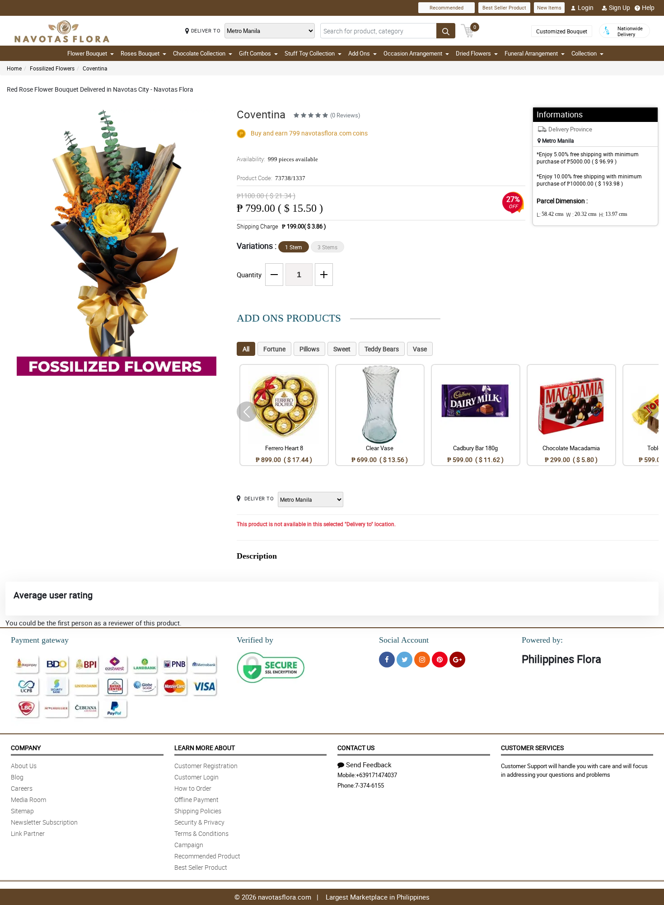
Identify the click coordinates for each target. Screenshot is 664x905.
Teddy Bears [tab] (382, 349)
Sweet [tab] (342, 349)
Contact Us (355, 747)
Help (648, 7)
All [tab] (246, 349)
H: (613, 214)
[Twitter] (404, 659)
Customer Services (532, 747)
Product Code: (271, 178)
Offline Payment (196, 799)
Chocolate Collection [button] (199, 53)
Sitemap (22, 811)
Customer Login (196, 777)
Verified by (255, 639)
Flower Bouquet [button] (87, 53)
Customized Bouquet (561, 31)
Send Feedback (369, 764)
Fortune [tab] (274, 349)
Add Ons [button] (359, 53)
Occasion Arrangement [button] (412, 53)
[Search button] (445, 30)
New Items (549, 7)
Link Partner (28, 833)
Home (14, 68)
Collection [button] (584, 53)
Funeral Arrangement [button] (531, 53)
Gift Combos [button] (255, 53)
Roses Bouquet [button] (140, 53)
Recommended (446, 7)
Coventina (95, 68)
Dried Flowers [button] (473, 53)
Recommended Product (207, 856)
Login (586, 7)
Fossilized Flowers (52, 68)
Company (26, 747)
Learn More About (204, 747)
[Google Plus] (457, 659)
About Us (24, 765)
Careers (22, 788)
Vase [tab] (420, 349)
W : (581, 214)
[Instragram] (422, 659)
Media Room (28, 799)
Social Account (404, 639)
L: (550, 214)
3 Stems (327, 247)
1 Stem (293, 247)
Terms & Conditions (201, 833)
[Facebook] (387, 659)
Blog (17, 777)
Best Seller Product (504, 7)
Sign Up (619, 7)
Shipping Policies (197, 811)
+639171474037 (376, 775)
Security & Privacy (199, 822)
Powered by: (542, 639)
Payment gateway (40, 639)
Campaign (188, 844)
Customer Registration (206, 765)
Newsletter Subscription (44, 822)
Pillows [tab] (309, 349)
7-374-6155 (369, 785)
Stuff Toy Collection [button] (310, 53)
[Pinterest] (440, 659)
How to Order (192, 788)
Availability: (277, 159)
